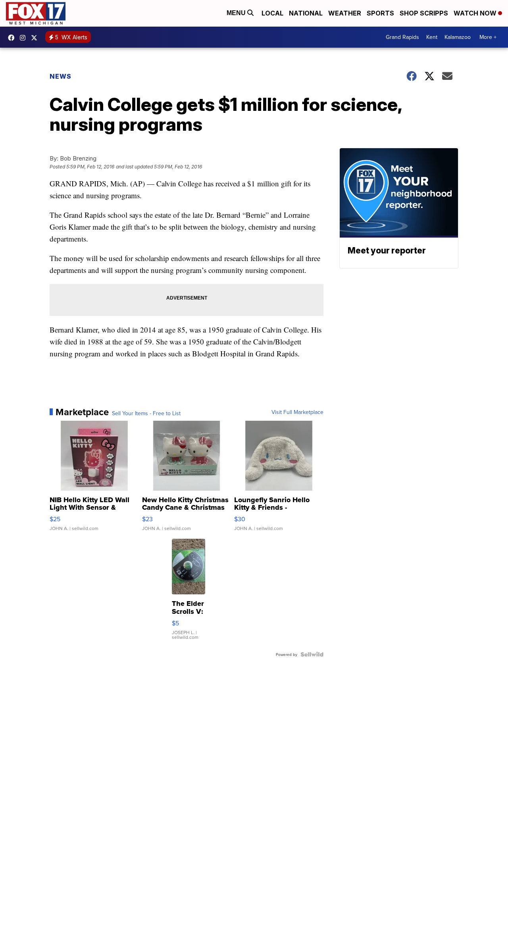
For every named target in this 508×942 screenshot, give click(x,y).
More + (487, 37)
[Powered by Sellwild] (311, 654)
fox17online (13, 38)
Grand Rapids (402, 37)
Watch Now (476, 13)
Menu (237, 13)
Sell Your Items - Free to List (146, 413)
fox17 (36, 38)
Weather (344, 13)
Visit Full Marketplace (297, 412)
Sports (380, 13)
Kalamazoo (457, 37)
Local (272, 13)
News (60, 76)
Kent (431, 37)
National (306, 13)
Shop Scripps (424, 13)
